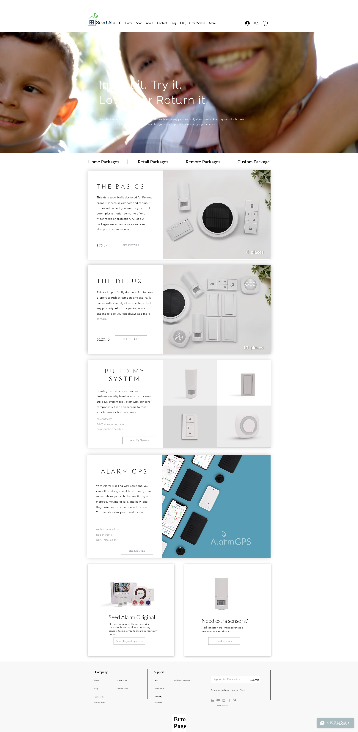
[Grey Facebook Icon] (229, 700)
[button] (265, 23)
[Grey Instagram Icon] (224, 700)
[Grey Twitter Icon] (235, 700)
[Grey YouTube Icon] (218, 700)
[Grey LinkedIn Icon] (212, 700)
